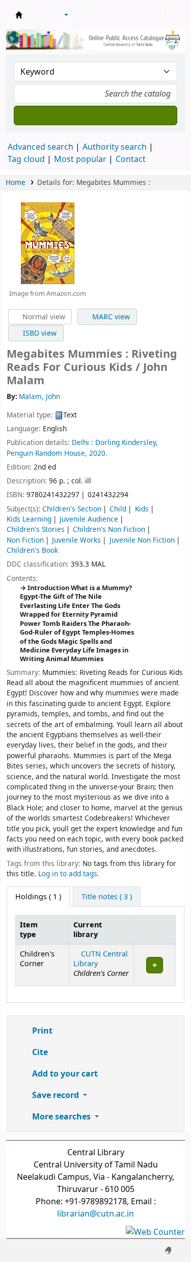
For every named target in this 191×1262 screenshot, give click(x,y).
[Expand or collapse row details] (154, 965)
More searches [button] (61, 1116)
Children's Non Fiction (109, 529)
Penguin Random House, (47, 453)
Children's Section (71, 508)
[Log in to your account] (156, 15)
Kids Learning (29, 519)
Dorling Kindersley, (126, 442)
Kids (142, 508)
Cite (39, 1052)
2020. (98, 453)
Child (118, 508)
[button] (38, 15)
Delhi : (82, 442)
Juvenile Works (76, 540)
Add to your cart (64, 1073)
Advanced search (40, 146)
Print (41, 1030)
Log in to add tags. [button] (68, 873)
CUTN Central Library (100, 958)
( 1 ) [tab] (38, 896)
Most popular (80, 159)
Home (15, 182)
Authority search (115, 146)
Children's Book (32, 550)
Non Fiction (25, 540)
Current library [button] (87, 929)
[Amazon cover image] (47, 242)
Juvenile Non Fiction (142, 540)
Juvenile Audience (89, 519)
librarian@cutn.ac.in (95, 1213)
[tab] (107, 896)
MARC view (110, 316)
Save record (55, 1095)
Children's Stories (36, 529)
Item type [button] (29, 929)
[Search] (95, 115)
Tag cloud (26, 159)
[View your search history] (174, 15)
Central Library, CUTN (18, 14)
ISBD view (39, 333)
